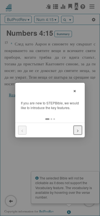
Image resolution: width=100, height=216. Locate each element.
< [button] (22, 130)
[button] (47, 119)
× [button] (74, 90)
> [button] (78, 130)
